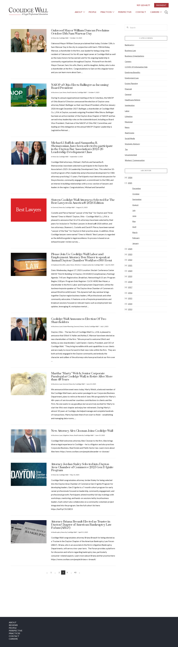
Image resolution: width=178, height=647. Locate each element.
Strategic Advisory (132, 144)
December (136, 188)
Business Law (57, 92)
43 (75, 572)
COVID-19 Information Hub (136, 67)
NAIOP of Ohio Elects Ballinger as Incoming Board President (80, 86)
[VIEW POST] (29, 40)
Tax (86, 326)
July (134, 210)
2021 (130, 265)
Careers (128, 61)
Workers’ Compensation (83, 265)
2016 (130, 293)
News (55, 38)
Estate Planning (68, 326)
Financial (128, 89)
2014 (130, 304)
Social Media (130, 138)
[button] (166, 12)
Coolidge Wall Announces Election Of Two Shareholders (78, 320)
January (135, 243)
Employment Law (132, 78)
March (134, 232)
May (134, 221)
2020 (130, 271)
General (55, 207)
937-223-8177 (143, 5)
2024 (130, 249)
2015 (130, 298)
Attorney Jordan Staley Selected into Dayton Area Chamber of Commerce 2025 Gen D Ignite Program (82, 467)
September (137, 199)
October (135, 194)
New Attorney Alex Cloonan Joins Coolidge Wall (82, 431)
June (134, 216)
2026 (130, 177)
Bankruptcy (56, 532)
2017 (130, 287)
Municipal (129, 122)
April (134, 227)
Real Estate (71, 92)
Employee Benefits (59, 265)
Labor (68, 265)
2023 (130, 254)
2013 (130, 309)
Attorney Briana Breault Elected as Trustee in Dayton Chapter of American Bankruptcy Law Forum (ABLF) (81, 525)
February (136, 238)
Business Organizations (134, 56)
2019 (130, 276)
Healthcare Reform (132, 100)
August (135, 205)
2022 (130, 260)
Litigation (66, 435)
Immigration (130, 105)
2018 (130, 282)
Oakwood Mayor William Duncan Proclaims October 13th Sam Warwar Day (80, 32)
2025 (130, 183)
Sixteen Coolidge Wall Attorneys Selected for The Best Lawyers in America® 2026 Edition (83, 201)
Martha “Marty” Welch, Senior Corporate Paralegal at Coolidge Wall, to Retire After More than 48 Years (82, 376)
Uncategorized (131, 155)
